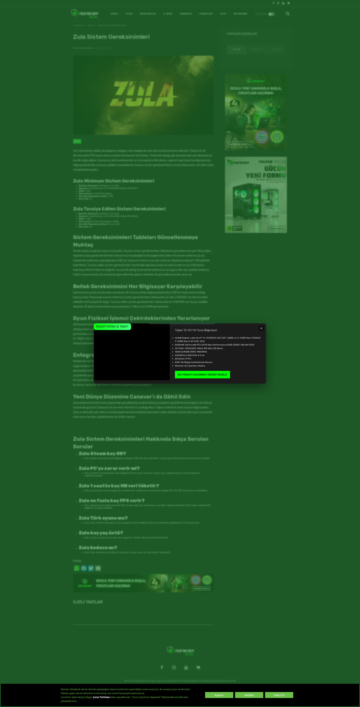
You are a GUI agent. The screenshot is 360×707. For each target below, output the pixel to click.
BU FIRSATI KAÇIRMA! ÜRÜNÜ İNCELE (202, 374)
